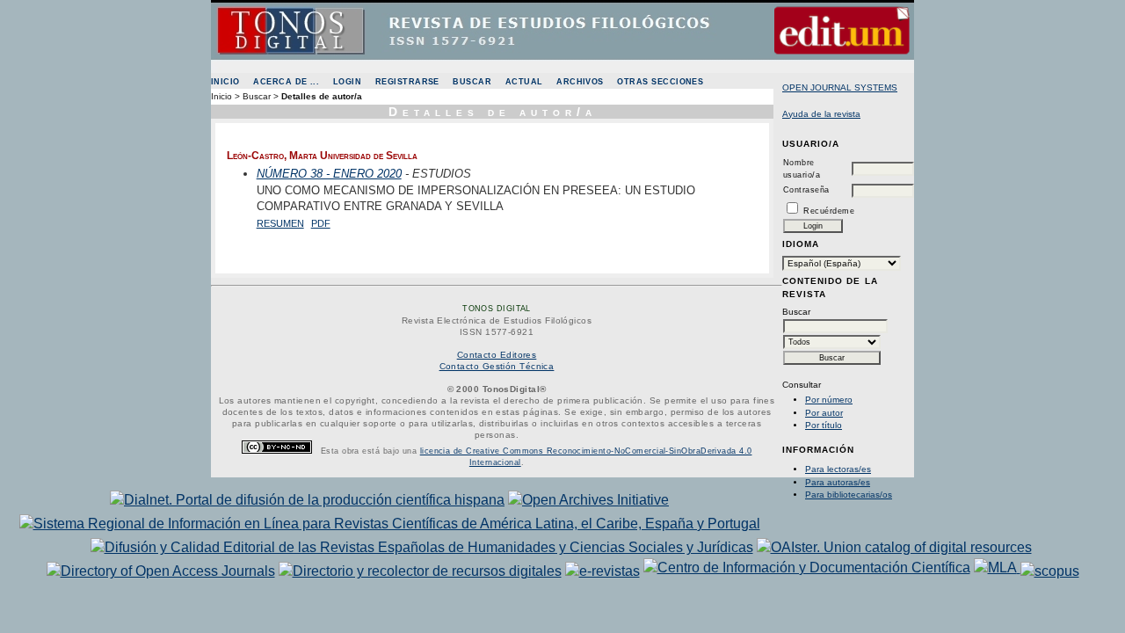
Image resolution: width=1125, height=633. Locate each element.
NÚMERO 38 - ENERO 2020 (329, 173)
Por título (823, 425)
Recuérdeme (828, 211)
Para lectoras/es (838, 469)
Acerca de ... (286, 81)
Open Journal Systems (839, 87)
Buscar (472, 81)
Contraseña (806, 190)
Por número (829, 399)
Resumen (280, 223)
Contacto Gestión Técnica (497, 366)
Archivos (580, 81)
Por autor (824, 413)
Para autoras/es (837, 482)
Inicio (225, 81)
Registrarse (407, 81)
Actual (524, 81)
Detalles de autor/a (321, 96)
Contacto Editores (497, 355)
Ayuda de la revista (821, 114)
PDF (320, 223)
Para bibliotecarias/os (848, 494)
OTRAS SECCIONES (660, 81)
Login (347, 81)
